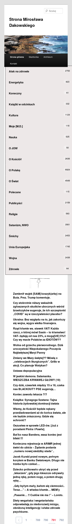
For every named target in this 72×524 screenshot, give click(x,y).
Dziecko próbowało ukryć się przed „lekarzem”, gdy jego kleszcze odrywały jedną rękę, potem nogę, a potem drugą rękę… (38, 474)
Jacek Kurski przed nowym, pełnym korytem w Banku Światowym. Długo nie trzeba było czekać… (38, 460)
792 (61, 520)
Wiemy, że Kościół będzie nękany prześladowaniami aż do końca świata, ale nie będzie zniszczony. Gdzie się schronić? (39, 414)
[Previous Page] (19, 520)
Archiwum (48, 56)
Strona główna (17, 56)
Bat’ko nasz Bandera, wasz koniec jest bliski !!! (37, 436)
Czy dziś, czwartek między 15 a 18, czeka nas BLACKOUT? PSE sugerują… (38, 387)
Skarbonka (34, 56)
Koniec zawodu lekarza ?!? (30, 394)
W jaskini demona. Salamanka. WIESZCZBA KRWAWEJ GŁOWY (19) (36, 378)
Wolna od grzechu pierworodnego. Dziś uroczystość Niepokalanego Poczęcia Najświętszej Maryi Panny (38, 348)
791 (53, 520)
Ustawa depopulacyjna (27, 371)
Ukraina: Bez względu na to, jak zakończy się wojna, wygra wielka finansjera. (39, 321)
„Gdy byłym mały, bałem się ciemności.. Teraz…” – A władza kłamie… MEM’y (38, 487)
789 (38, 520)
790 (46, 520)
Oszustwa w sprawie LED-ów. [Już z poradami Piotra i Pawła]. (35, 427)
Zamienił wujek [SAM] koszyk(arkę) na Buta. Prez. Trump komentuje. (37, 295)
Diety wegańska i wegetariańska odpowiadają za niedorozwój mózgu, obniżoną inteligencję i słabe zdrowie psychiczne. (36, 506)
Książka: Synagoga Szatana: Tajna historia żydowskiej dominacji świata (36, 401)
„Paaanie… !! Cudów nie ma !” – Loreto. (38, 495)
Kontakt (13, 63)
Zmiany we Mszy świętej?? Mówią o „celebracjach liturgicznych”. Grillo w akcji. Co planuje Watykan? (36, 361)
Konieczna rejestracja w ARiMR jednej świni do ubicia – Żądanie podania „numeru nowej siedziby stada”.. (37, 447)
